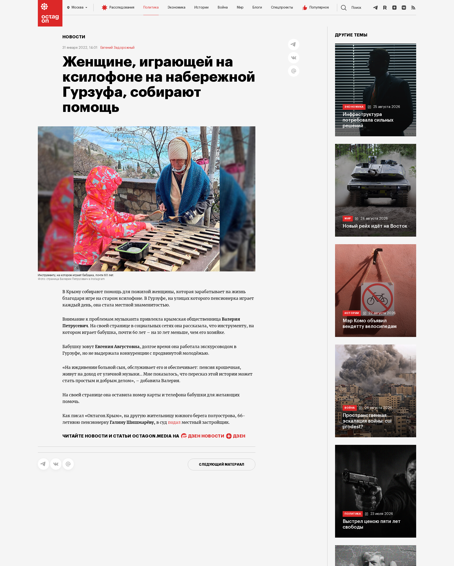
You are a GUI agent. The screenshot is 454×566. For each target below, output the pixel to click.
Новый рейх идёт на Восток (375, 226)
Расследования (121, 7)
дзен (239, 436)
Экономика (176, 7)
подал (174, 422)
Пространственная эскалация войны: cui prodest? (367, 421)
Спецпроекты (282, 7)
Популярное (319, 7)
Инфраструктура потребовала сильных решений (368, 120)
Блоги (257, 7)
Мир (240, 7)
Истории (201, 7)
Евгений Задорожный (117, 47)
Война (223, 7)
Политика (151, 7)
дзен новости (206, 436)
